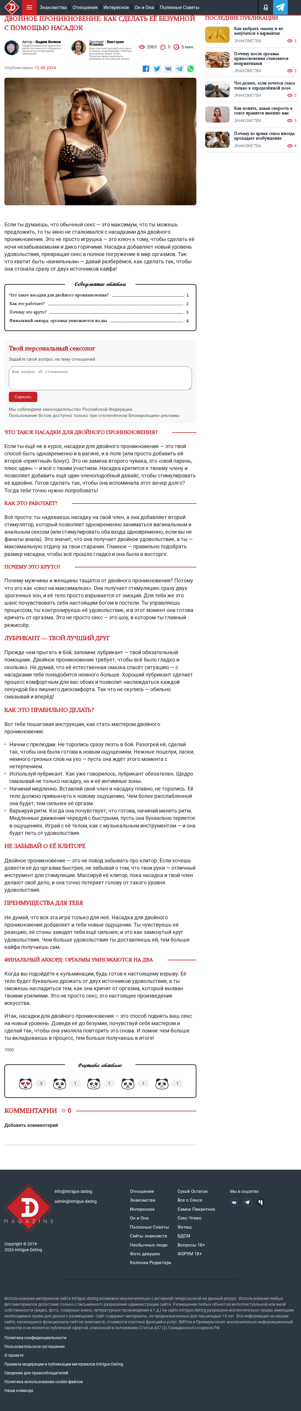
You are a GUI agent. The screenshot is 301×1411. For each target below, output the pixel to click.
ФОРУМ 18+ (190, 1253)
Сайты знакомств (148, 1236)
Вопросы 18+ (191, 1245)
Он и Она (144, 7)
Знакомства (53, 7)
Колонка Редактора (150, 1262)
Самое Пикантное (196, 1209)
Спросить (23, 397)
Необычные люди (149, 1245)
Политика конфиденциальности (35, 1337)
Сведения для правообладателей (36, 1373)
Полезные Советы (179, 7)
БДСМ (184, 1236)
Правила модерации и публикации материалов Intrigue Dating (63, 1364)
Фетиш (185, 1227)
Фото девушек (145, 1253)
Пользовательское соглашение (34, 1346)
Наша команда (18, 1390)
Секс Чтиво (190, 1218)
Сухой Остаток (193, 1191)
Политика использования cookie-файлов (43, 1381)
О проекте (14, 1355)
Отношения (85, 7)
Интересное (116, 7)
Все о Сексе (190, 1200)
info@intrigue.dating (73, 1191)
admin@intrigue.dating (76, 1201)
